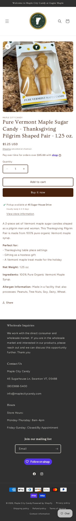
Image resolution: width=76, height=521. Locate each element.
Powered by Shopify (42, 503)
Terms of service (58, 508)
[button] (7, 21)
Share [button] (9, 302)
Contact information (40, 514)
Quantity (7, 161)
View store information (20, 213)
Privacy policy (63, 503)
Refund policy (39, 508)
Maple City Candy (23, 503)
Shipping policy (21, 508)
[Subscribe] (57, 448)
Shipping (7, 149)
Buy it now (38, 192)
